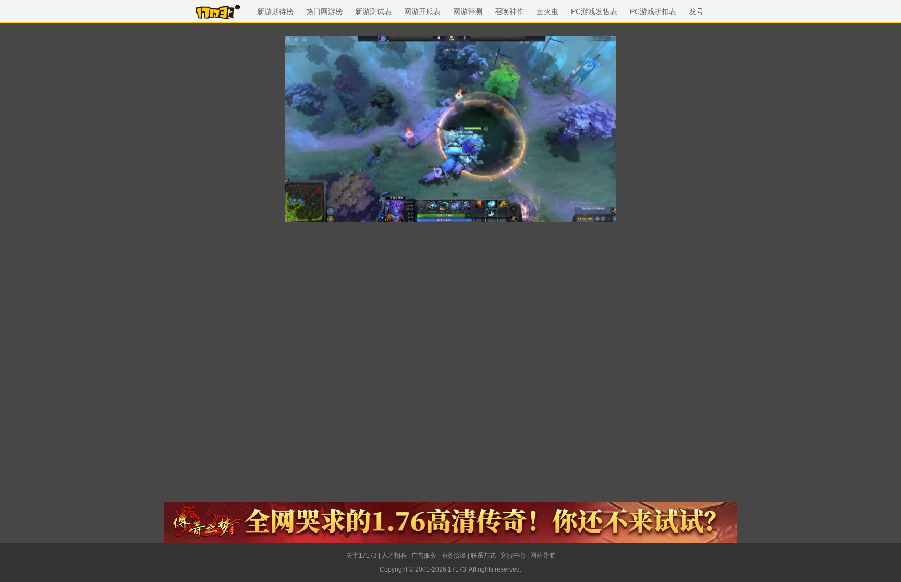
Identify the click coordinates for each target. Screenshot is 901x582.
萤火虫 (547, 11)
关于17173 (361, 555)
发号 (696, 11)
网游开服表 (422, 11)
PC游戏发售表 (594, 11)
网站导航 (542, 555)
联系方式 (483, 555)
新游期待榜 (275, 11)
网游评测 (467, 11)
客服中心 (513, 555)
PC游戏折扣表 (653, 11)
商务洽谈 (453, 555)
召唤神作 (509, 11)
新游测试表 (373, 11)
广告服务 (423, 555)
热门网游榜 (324, 11)
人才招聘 (394, 555)
